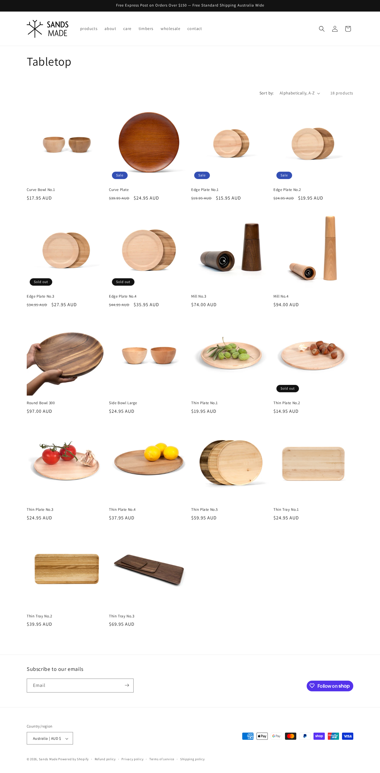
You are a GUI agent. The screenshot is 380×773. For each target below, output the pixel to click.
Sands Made (48, 759)
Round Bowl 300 (41, 403)
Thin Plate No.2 (286, 403)
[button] (321, 28)
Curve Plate (119, 189)
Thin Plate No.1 (204, 403)
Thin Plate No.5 (204, 509)
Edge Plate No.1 (205, 189)
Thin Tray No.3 (121, 616)
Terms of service (161, 759)
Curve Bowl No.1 (41, 189)
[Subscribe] (126, 685)
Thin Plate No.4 (122, 509)
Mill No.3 (198, 296)
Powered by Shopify (73, 759)
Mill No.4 (280, 296)
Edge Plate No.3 (40, 296)
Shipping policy (192, 759)
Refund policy (105, 759)
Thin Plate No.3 (40, 509)
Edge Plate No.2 (287, 189)
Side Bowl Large (123, 403)
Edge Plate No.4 (123, 296)
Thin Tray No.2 (39, 616)
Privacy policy (132, 759)
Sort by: (266, 93)
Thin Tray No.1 (286, 509)
